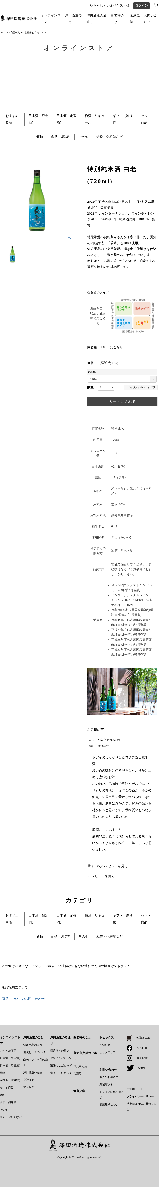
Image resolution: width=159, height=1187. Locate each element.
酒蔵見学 (135, 19)
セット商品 (7, 1087)
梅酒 (2, 1072)
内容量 (92, 372)
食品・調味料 (61, 137)
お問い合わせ (150, 19)
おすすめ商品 (8, 1050)
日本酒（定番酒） (11, 1065)
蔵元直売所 (80, 1066)
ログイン (141, 5)
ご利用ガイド (135, 1089)
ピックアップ (107, 1052)
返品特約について (15, 987)
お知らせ (104, 1044)
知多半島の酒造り (34, 1044)
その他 (83, 137)
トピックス (106, 1037)
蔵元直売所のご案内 (85, 1055)
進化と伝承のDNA (34, 1052)
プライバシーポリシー (140, 1096)
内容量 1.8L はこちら (105, 347)
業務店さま (106, 1084)
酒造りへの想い (59, 1050)
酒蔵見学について (110, 1104)
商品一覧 (15, 32)
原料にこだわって (61, 1058)
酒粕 (39, 137)
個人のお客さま (108, 1077)
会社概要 (28, 1079)
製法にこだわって (61, 1065)
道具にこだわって (61, 1072)
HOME (4, 32)
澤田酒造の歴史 (32, 1072)
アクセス (28, 1087)
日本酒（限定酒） (11, 1058)
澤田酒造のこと (73, 19)
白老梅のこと (117, 19)
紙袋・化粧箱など (109, 137)
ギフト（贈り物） (11, 1080)
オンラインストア (51, 19)
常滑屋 (77, 1073)
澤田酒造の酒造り (96, 19)
